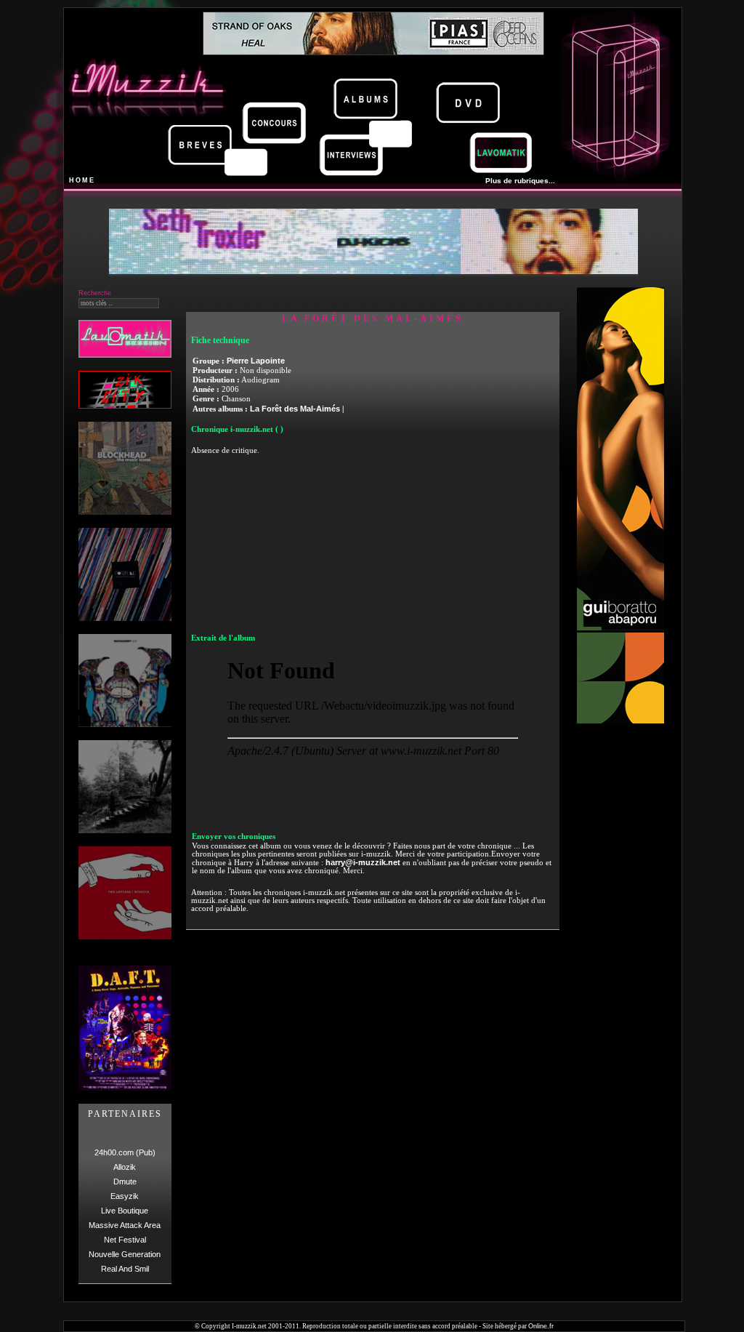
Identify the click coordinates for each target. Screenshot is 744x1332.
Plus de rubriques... (520, 181)
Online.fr (541, 1326)
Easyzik (124, 1196)
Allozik (124, 1167)
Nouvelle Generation (125, 1254)
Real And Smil (125, 1268)
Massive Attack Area (125, 1225)
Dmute (125, 1181)
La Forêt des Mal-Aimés (295, 408)
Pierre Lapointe (256, 360)
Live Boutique (124, 1210)
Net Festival (125, 1239)
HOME (82, 180)
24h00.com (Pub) (124, 1152)
